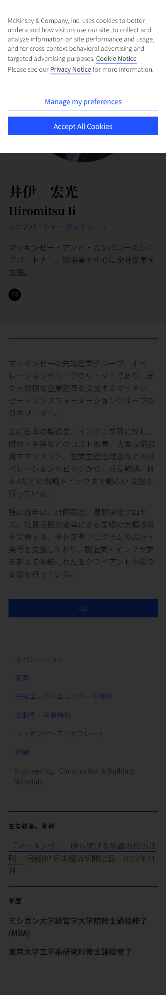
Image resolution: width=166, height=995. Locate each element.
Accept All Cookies (83, 126)
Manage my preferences (83, 101)
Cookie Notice (116, 58)
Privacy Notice (70, 69)
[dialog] (83, 76)
